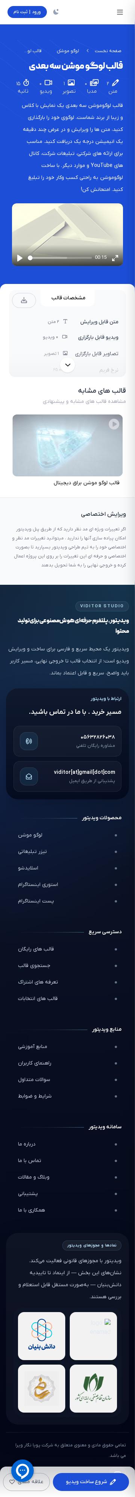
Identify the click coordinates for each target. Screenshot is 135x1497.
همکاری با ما (31, 1210)
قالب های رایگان (36, 949)
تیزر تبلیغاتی (32, 851)
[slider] (60, 257)
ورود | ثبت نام (27, 12)
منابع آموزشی (32, 1046)
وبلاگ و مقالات (34, 1177)
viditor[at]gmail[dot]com (84, 772)
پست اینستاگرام (36, 901)
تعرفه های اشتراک (38, 982)
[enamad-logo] (93, 1336)
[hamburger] (120, 12)
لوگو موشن (68, 51)
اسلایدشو (28, 868)
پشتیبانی (28, 1193)
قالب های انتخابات (38, 998)
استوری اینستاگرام (38, 884)
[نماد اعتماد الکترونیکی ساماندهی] (41, 1389)
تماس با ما (29, 1160)
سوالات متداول (34, 1079)
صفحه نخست (108, 51)
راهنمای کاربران (34, 1063)
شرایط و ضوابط (35, 1096)
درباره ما (27, 1144)
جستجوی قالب (34, 965)
